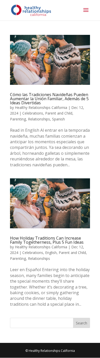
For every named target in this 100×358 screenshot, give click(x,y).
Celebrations (32, 113)
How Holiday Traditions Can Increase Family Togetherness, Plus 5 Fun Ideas (47, 240)
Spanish (58, 119)
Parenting (18, 119)
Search (81, 323)
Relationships (39, 119)
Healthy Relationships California (41, 107)
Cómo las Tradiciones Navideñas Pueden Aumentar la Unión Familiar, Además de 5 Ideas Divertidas (49, 99)
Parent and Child (58, 113)
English (51, 252)
